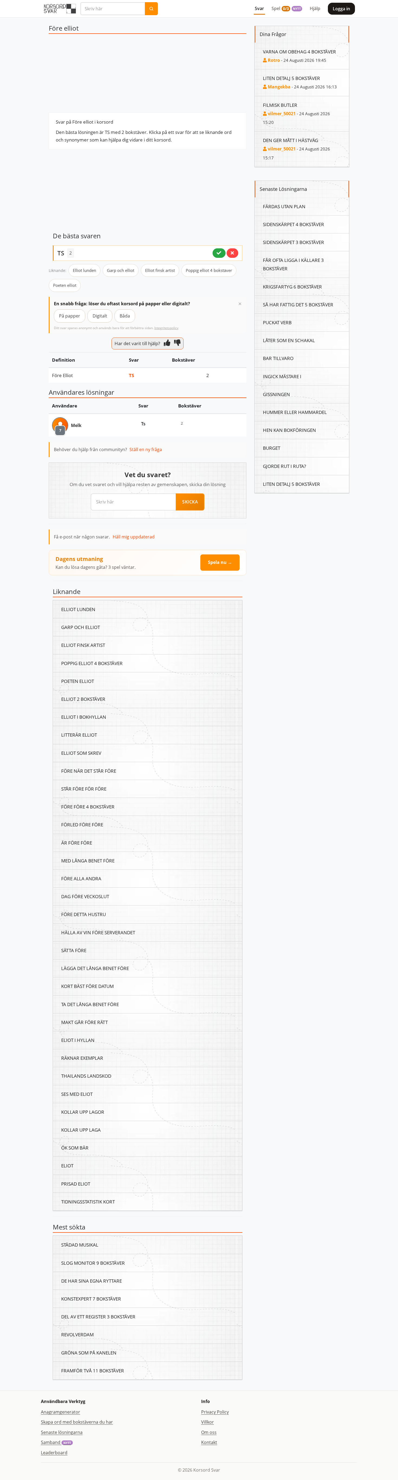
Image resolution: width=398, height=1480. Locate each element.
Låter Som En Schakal (289, 340)
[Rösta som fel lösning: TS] (232, 253)
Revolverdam (77, 1334)
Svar (259, 8)
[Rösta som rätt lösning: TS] (219, 253)
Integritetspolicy (166, 328)
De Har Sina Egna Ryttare (91, 1280)
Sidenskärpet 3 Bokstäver (293, 242)
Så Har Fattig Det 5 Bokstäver (298, 304)
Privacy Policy (215, 1412)
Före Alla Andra (81, 878)
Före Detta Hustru (83, 914)
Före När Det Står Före (88, 771)
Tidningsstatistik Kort (88, 1201)
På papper (69, 316)
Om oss (209, 1432)
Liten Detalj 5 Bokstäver (291, 78)
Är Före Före (76, 842)
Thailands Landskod (86, 1076)
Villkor (207, 1422)
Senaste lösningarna (62, 1432)
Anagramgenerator (60, 1412)
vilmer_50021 (281, 114)
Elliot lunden (84, 270)
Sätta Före (73, 950)
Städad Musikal (79, 1244)
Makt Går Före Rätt (84, 1022)
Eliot (67, 1165)
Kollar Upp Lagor (82, 1112)
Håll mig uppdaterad (134, 537)
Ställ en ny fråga (145, 449)
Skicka (190, 502)
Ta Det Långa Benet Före (90, 1004)
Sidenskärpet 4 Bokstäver (293, 224)
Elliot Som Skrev (81, 753)
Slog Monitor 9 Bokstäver (93, 1263)
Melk (76, 425)
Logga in (341, 9)
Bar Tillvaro (278, 358)
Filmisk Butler (280, 105)
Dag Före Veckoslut (85, 896)
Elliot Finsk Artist (83, 645)
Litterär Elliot (79, 734)
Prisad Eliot (75, 1183)
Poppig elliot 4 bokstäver (209, 270)
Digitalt (100, 316)
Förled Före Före (82, 824)
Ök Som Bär (75, 1147)
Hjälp (315, 8)
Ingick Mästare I (282, 376)
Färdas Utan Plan (284, 206)
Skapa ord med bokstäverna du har (77, 1422)
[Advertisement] (147, 75)
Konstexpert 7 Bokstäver (91, 1298)
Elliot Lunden (78, 609)
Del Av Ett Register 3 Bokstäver (98, 1316)
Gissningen (276, 394)
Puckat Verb (277, 322)
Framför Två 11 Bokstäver (92, 1370)
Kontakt (209, 1442)
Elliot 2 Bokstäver (83, 699)
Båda (125, 316)
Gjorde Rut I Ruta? (284, 466)
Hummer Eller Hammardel (295, 412)
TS (60, 253)
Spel (286, 8)
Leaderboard (54, 1453)
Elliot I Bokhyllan (83, 717)
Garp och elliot (120, 270)
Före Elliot (62, 375)
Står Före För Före (83, 788)
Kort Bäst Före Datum (87, 986)
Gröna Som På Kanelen (88, 1352)
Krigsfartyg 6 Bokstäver (292, 286)
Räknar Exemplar (82, 1058)
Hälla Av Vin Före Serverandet (98, 932)
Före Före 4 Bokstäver (88, 806)
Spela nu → (220, 562)
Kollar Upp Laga (81, 1129)
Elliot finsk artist (160, 270)
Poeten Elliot (77, 681)
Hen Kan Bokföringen (289, 430)
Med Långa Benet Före (88, 860)
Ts (131, 375)
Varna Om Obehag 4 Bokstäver (299, 51)
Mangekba (279, 87)
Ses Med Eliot (77, 1094)
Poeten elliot (64, 285)
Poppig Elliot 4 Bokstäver (92, 663)
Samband (56, 1442)
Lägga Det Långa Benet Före (95, 968)
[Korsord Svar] (59, 9)
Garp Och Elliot (80, 627)
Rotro (273, 60)
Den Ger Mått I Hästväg (290, 140)
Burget (271, 448)
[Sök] (151, 8)
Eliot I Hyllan (77, 1040)
